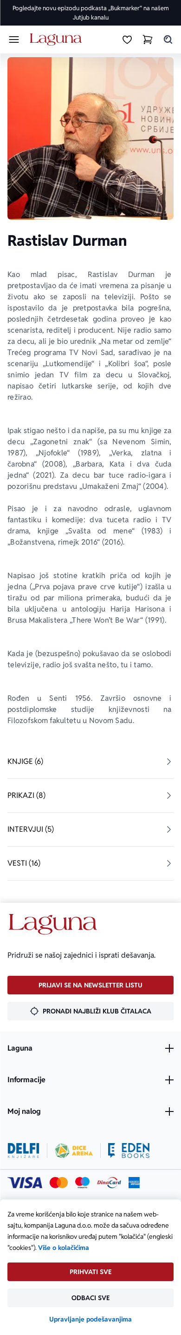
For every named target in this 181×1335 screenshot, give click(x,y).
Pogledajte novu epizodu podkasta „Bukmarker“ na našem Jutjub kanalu (91, 12)
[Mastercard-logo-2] (59, 1182)
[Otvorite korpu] (147, 39)
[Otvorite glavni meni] (13, 39)
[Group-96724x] (109, 1182)
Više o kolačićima (63, 1247)
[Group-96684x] (128, 1150)
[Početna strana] (57, 39)
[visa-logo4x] (24, 1182)
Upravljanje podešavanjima (90, 1319)
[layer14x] (134, 1182)
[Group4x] (82, 1182)
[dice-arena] (74, 1150)
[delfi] (23, 1150)
